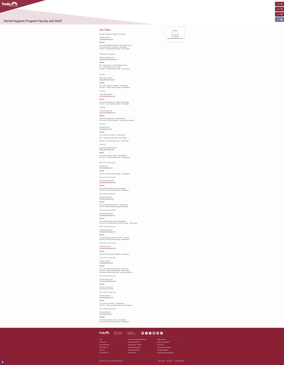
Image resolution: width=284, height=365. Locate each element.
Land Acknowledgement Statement (165, 352)
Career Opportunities (104, 344)
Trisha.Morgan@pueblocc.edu (107, 215)
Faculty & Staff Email (179, 361)
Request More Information (134, 347)
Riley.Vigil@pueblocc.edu (105, 314)
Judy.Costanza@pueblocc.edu (107, 96)
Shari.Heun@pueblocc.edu (106, 168)
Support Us (102, 350)
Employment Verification (134, 350)
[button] (279, 4)
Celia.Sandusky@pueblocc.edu (107, 232)
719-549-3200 (130, 332)
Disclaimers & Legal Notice (163, 342)
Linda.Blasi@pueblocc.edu (106, 39)
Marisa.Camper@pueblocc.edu (107, 79)
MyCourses (169, 361)
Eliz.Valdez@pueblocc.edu (106, 297)
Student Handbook (161, 339)
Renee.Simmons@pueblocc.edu (107, 248)
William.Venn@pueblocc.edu (106, 149)
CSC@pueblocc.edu (131, 334)
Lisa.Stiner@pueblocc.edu (106, 263)
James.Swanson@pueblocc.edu (107, 281)
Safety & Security (132, 352)
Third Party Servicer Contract (164, 347)
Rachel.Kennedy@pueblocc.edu (107, 182)
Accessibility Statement (162, 350)
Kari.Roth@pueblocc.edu (105, 129)
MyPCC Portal (161, 361)
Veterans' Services (103, 352)
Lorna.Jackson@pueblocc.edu (175, 38)
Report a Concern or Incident (135, 344)
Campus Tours (102, 342)
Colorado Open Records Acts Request (137, 339)
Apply (278, 19)
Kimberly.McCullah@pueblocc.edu (108, 59)
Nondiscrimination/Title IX (134, 342)
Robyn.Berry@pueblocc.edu (106, 199)
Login (278, 14)
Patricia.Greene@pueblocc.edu (107, 112)
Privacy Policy (160, 344)
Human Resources (103, 347)
